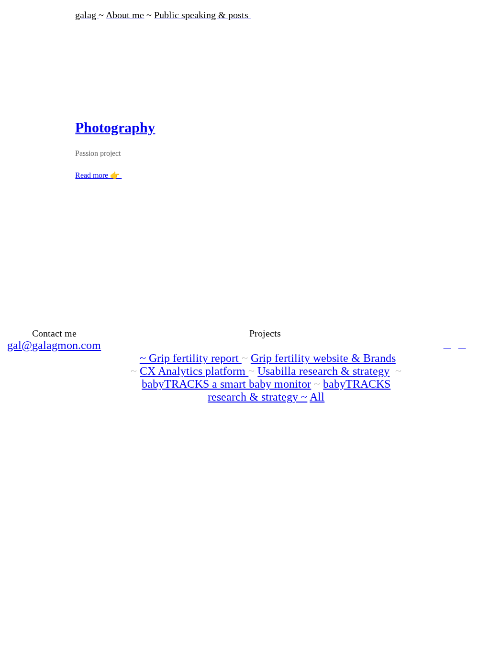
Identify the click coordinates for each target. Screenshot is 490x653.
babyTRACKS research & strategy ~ (299, 390)
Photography (115, 127)
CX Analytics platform (194, 371)
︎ (447, 344)
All (317, 397)
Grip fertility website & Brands (323, 358)
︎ (462, 344)
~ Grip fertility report (191, 358)
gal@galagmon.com (54, 345)
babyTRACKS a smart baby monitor (226, 384)
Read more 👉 (98, 175)
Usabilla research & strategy (323, 371)
